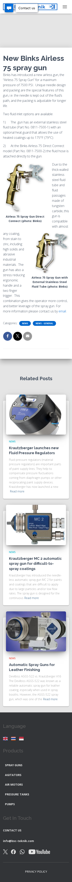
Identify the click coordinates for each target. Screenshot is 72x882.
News (25, 323)
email (62, 311)
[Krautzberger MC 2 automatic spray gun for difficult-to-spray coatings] (36, 525)
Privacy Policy (36, 871)
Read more (17, 491)
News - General (44, 323)
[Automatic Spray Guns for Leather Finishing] (36, 631)
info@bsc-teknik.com (18, 841)
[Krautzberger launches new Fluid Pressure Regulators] (36, 414)
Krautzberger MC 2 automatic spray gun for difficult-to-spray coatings (35, 563)
